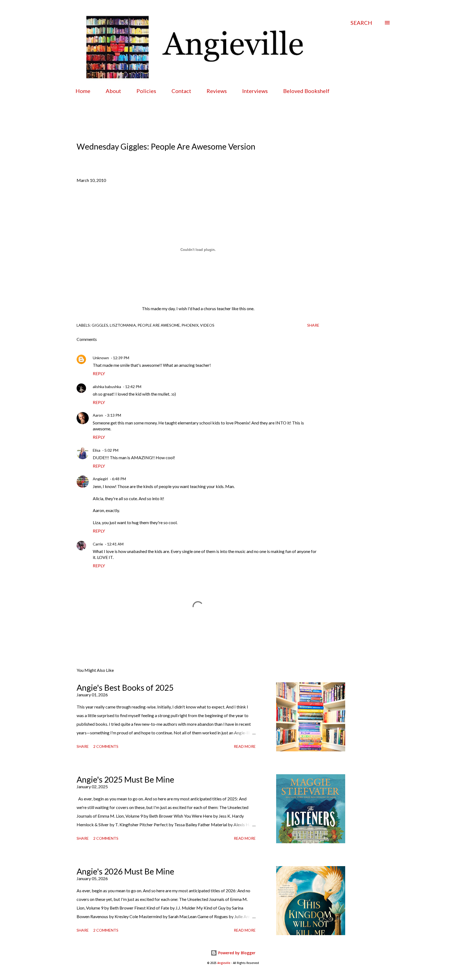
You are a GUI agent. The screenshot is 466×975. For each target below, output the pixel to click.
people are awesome (159, 325)
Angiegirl (100, 478)
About (113, 91)
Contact (181, 91)
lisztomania (123, 325)
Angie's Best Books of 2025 (125, 687)
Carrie (98, 544)
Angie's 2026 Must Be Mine (125, 871)
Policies (146, 91)
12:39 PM (121, 357)
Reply (99, 373)
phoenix (189, 325)
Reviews (217, 91)
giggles (100, 325)
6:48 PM (119, 478)
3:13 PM (114, 415)
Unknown (101, 357)
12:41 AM (115, 544)
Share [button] (313, 325)
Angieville (223, 963)
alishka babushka (107, 386)
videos (207, 325)
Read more (245, 746)
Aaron (98, 415)
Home (83, 91)
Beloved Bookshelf (306, 91)
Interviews (255, 91)
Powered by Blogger (236, 952)
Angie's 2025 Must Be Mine (125, 779)
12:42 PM (133, 386)
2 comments (105, 746)
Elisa (96, 450)
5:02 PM (111, 450)
